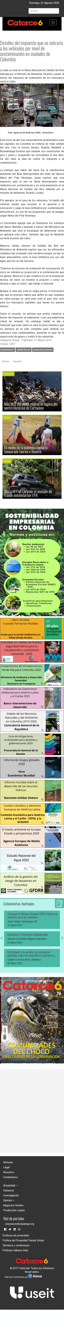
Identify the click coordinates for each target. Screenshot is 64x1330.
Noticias (8, 1162)
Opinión (8, 1200)
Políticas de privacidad (15, 1235)
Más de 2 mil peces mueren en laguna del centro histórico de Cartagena (30, 406)
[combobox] (44, 11)
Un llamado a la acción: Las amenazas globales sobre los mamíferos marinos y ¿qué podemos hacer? (30, 954)
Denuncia (8, 1190)
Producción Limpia (14, 1210)
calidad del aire (24, 350)
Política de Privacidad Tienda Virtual (23, 1240)
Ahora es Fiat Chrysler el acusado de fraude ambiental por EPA (28, 493)
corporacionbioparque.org (19, 1223)
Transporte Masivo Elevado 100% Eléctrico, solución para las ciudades (32, 915)
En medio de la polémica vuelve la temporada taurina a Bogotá (26, 449)
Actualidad (9, 1185)
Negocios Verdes (13, 1205)
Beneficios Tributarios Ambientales (27, 934)
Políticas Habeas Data (15, 1250)
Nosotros (8, 1172)
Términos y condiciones (16, 1245)
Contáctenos (10, 1177)
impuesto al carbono (43, 350)
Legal (6, 1167)
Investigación (11, 1195)
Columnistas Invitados (18, 904)
